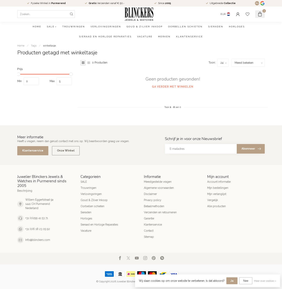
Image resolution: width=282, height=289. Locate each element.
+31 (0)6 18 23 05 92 (37, 228)
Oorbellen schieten (185, 26)
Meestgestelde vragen (158, 181)
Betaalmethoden (154, 206)
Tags (33, 45)
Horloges (237, 26)
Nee (245, 280)
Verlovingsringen (106, 26)
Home (37, 26)
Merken (164, 36)
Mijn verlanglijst (216, 193)
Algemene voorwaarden (159, 187)
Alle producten (216, 206)
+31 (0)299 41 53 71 (36, 218)
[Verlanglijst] (247, 14)
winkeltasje (49, 45)
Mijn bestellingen (217, 187)
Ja (231, 280)
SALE (50, 26)
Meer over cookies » (265, 280)
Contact (148, 230)
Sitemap (149, 236)
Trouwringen (73, 26)
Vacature (145, 36)
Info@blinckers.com (37, 239)
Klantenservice (189, 36)
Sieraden (215, 26)
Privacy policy (152, 200)
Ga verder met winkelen (172, 86)
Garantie (149, 218)
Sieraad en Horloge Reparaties (105, 36)
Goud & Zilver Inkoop (145, 26)
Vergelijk (212, 200)
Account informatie (219, 181)
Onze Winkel (66, 150)
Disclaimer (150, 193)
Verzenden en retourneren (160, 212)
